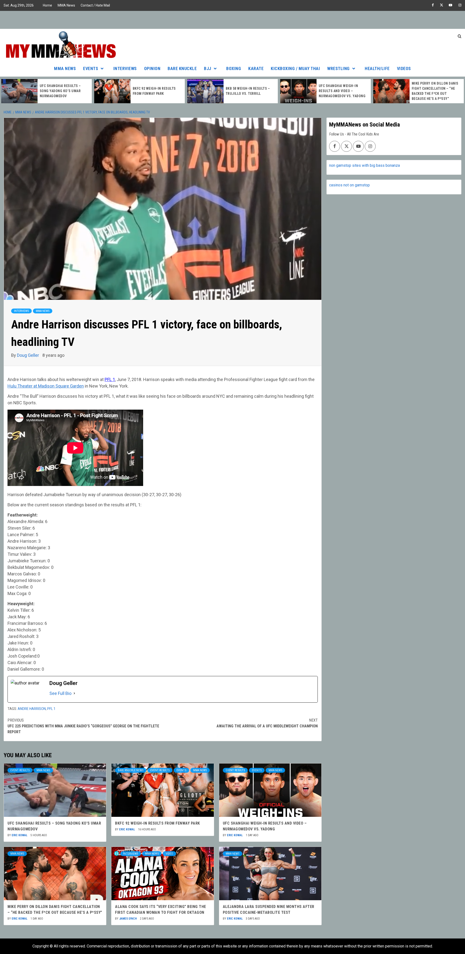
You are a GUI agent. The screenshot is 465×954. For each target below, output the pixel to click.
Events (90, 68)
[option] (46, 91)
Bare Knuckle (182, 68)
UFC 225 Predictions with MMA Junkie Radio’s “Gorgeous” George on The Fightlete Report (83, 726)
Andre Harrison (32, 709)
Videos (404, 68)
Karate (256, 68)
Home (47, 5)
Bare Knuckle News (130, 770)
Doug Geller (28, 355)
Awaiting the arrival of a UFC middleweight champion (267, 723)
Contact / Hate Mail (95, 5)
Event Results (20, 770)
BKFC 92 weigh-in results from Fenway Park (157, 823)
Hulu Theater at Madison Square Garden (46, 386)
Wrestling (338, 68)
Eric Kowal (20, 835)
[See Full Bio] (74, 693)
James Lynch (128, 918)
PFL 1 (110, 379)
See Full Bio (60, 693)
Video (169, 853)
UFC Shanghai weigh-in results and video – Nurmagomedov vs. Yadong (249, 91)
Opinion (152, 68)
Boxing (233, 68)
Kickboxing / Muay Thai (295, 68)
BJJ (207, 68)
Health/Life (377, 68)
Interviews (125, 68)
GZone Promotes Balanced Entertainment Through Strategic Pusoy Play (435, 91)
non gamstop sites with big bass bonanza (364, 165)
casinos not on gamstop (349, 185)
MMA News (66, 5)
